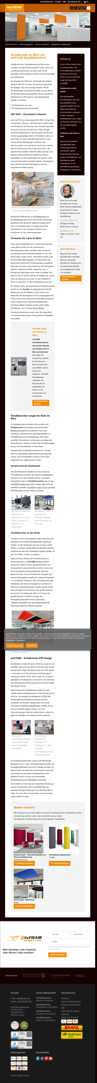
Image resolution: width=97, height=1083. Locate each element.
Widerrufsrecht (66, 1011)
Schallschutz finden (41, 402)
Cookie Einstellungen (15, 645)
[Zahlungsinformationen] (21, 1064)
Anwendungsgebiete (26, 44)
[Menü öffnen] (88, 8)
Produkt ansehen (24, 863)
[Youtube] (51, 1058)
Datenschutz (10, 640)
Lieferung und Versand (69, 1017)
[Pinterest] (46, 1058)
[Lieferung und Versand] (72, 1029)
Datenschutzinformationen (71, 1002)
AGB (63, 1008)
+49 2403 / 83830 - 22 (68, 220)
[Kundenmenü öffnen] (75, 8)
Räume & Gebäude (42, 44)
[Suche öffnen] (71, 8)
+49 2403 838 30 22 (24, 1002)
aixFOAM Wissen (11, 44)
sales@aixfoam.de (67, 231)
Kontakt (58, 2)
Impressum (65, 998)
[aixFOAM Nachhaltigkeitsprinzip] (15, 1025)
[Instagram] (42, 1058)
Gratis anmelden (57, 955)
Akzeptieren (31, 645)
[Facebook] (38, 1058)
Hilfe (64, 2)
